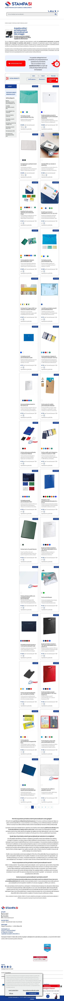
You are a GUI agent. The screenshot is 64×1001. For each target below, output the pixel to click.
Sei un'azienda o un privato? (23, 503)
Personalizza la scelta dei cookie (31, 990)
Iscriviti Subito (32, 521)
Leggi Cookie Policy (13, 990)
